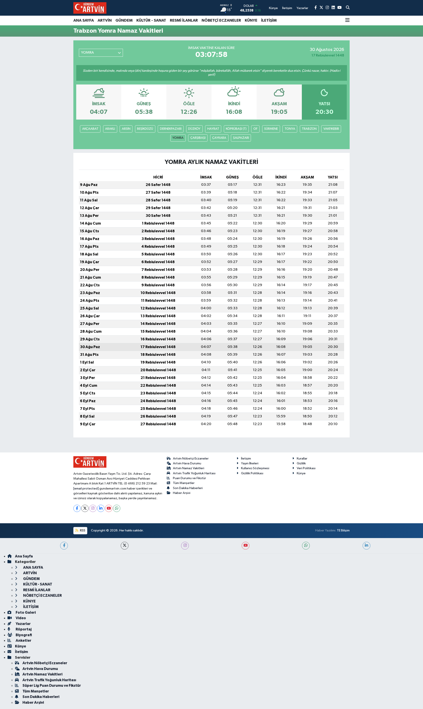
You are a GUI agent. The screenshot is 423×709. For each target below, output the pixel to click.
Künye (301, 473)
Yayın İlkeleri (249, 463)
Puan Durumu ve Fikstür (189, 478)
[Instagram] (92, 508)
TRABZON (309, 128)
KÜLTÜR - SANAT (151, 21)
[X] (85, 508)
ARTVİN (105, 21)
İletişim (246, 458)
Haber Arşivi (181, 493)
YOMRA (178, 137)
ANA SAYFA (83, 21)
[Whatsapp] (116, 508)
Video (20, 618)
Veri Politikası (306, 468)
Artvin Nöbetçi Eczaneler (191, 458)
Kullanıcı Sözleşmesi (255, 468)
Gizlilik (301, 463)
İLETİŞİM (269, 21)
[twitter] (124, 546)
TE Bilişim (343, 530)
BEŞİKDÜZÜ (145, 128)
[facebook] (64, 546)
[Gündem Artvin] (89, 8)
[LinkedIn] (100, 508)
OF (255, 128)
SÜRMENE (271, 128)
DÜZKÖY (194, 128)
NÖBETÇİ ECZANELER (221, 21)
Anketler (23, 640)
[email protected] (86, 488)
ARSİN (126, 128)
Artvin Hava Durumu (187, 463)
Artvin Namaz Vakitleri (188, 468)
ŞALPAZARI (241, 137)
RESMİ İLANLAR (184, 21)
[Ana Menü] (347, 20)
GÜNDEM (124, 21)
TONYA (290, 128)
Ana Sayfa (24, 556)
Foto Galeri (25, 612)
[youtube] (245, 546)
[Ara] (348, 8)
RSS (82, 530)
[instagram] (185, 546)
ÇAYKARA (219, 137)
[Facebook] (77, 508)
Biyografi (23, 635)
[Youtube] (108, 508)
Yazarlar (23, 624)
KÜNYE (251, 21)
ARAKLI (110, 128)
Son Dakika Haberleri (188, 488)
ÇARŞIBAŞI (198, 137)
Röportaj (23, 629)
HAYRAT (213, 128)
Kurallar (302, 458)
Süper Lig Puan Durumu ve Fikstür (51, 685)
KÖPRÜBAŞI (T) (236, 128)
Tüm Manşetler (184, 483)
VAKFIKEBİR (331, 128)
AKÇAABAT (90, 128)
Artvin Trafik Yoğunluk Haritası (194, 473)
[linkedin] (366, 546)
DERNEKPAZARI (171, 128)
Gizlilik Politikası (252, 473)
